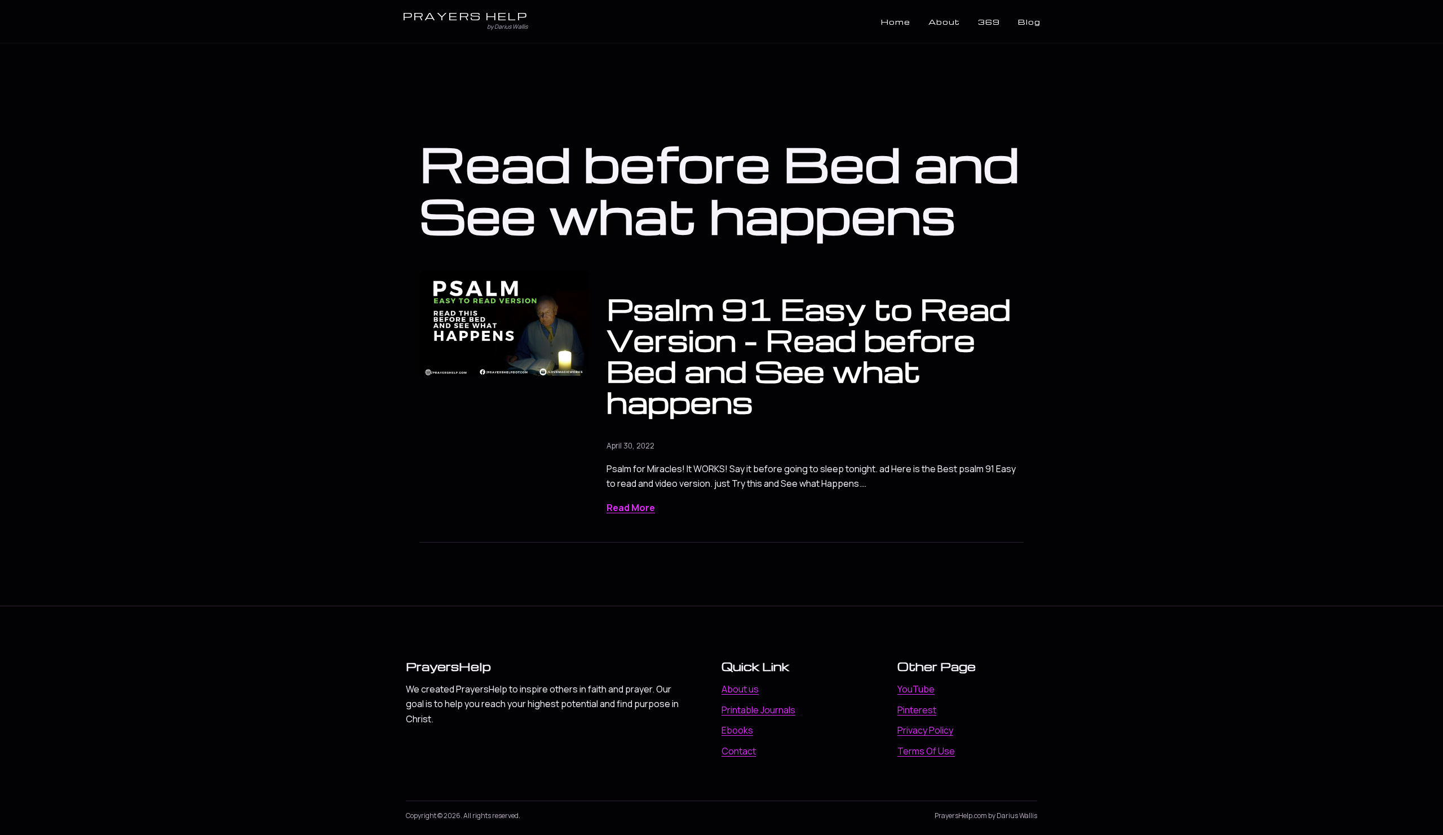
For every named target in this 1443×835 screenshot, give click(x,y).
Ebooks (737, 730)
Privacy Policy (925, 730)
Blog (1029, 21)
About (944, 21)
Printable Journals (758, 710)
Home (895, 21)
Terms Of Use (926, 751)
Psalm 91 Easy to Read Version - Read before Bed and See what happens (809, 355)
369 (989, 21)
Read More (631, 507)
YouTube (916, 689)
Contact (739, 751)
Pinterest (916, 710)
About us (740, 689)
